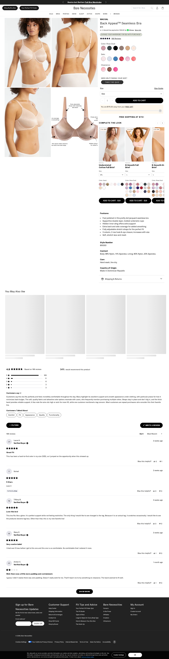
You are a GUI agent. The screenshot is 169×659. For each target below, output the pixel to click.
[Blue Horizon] (115, 60)
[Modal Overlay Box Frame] (118, 81)
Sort (142, 434)
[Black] (115, 50)
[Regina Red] (121, 60)
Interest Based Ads (72, 642)
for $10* (84, 2)
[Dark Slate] (109, 50)
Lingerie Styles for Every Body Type (87, 618)
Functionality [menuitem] (54, 415)
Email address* (20, 619)
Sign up (38, 623)
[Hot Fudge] (109, 71)
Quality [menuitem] (42, 415)
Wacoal (104, 19)
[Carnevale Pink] (115, 71)
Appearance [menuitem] (30, 415)
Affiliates (106, 614)
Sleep (81, 14)
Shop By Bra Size (10, 8)
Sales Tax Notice (95, 642)
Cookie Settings (119, 655)
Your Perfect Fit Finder (29, 8)
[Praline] (127, 50)
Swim (74, 14)
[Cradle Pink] (103, 60)
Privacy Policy (59, 642)
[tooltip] (20, 393)
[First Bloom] (127, 60)
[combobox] (131, 93)
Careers (106, 608)
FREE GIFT (129, 107)
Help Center (52, 608)
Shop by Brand (53, 624)
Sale (51, 14)
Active (89, 14)
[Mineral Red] (133, 60)
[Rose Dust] (133, 50)
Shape (97, 14)
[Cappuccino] (121, 50)
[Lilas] (103, 50)
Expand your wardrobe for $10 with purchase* (121, 34)
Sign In (132, 608)
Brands (117, 14)
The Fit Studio (80, 611)
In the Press (107, 611)
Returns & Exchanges (55, 614)
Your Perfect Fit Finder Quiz (85, 608)
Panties (66, 14)
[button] (163, 8)
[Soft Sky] (109, 60)
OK (135, 655)
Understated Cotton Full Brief (107, 166)
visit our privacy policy (88, 657)
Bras (58, 14)
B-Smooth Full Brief (132, 166)
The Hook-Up (80, 624)
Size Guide (158, 88)
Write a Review (154, 426)
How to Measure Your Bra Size (86, 621)
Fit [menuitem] (20, 415)
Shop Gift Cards (54, 621)
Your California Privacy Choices (42, 642)
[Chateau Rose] (103, 71)
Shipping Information (55, 611)
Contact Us (52, 618)
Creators (106, 618)
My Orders (133, 614)
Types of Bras (80, 614)
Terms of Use (84, 642)
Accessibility (107, 642)
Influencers (107, 621)
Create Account (135, 611)
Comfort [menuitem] (11, 415)
